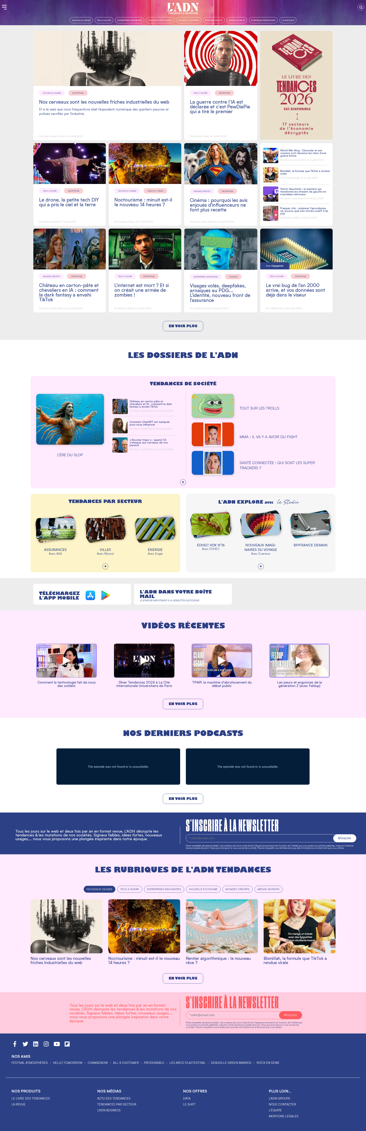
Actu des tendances (114, 1098)
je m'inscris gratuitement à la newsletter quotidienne (169, 600)
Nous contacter (282, 1104)
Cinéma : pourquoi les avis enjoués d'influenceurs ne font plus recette (218, 205)
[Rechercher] (361, 7)
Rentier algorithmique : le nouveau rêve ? (218, 960)
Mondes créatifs (213, 20)
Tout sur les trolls (259, 408)
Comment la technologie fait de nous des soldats (66, 684)
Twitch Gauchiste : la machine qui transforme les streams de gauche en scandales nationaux (303, 191)
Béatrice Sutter (201, 136)
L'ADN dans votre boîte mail (176, 594)
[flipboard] (67, 1046)
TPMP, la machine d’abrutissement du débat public (222, 684)
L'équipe (275, 1110)
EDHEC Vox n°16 (211, 545)
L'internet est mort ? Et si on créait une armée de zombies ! (141, 290)
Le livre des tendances (30, 1098)
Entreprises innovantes (129, 20)
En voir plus (183, 326)
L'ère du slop (70, 454)
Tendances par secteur (116, 1104)
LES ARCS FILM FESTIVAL (187, 1063)
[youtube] (57, 1046)
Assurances (55, 549)
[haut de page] (359, 1126)
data (186, 1098)
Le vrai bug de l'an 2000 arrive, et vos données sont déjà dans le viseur (295, 290)
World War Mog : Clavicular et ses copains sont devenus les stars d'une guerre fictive (303, 153)
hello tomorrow (68, 1063)
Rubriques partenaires (263, 20)
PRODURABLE (154, 1063)
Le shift (189, 1104)
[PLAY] (66, 677)
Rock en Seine (268, 1063)
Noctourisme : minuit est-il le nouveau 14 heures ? (143, 202)
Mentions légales (284, 1116)
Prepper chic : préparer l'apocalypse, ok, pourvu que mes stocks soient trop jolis (304, 210)
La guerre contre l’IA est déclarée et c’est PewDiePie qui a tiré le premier (220, 106)
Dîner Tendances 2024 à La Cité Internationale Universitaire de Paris (144, 684)
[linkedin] (35, 1046)
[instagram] (46, 1046)
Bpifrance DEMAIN (310, 545)
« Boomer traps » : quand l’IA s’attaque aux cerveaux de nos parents (149, 442)
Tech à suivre (104, 20)
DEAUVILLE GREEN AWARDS (231, 1063)
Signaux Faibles (155, 191)
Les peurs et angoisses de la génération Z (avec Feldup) (299, 684)
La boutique (288, 20)
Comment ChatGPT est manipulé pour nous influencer (150, 423)
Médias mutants (237, 20)
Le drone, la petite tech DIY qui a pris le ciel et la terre (69, 202)
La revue (18, 1104)
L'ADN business (109, 1110)
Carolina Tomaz (126, 221)
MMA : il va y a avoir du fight (269, 436)
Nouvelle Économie (188, 20)
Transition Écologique (160, 20)
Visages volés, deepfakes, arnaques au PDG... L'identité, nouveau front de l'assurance (220, 293)
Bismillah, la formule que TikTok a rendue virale (305, 172)
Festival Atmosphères (29, 1063)
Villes (105, 549)
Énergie (155, 549)
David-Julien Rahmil (54, 136)
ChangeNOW (98, 1063)
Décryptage (78, 93)
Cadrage (233, 277)
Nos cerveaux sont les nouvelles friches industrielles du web (104, 102)
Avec (274, 265)
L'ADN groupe (279, 1098)
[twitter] (25, 1046)
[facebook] (14, 1046)
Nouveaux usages (81, 20)
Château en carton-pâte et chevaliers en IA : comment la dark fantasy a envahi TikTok (69, 292)
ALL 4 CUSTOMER (126, 1063)
